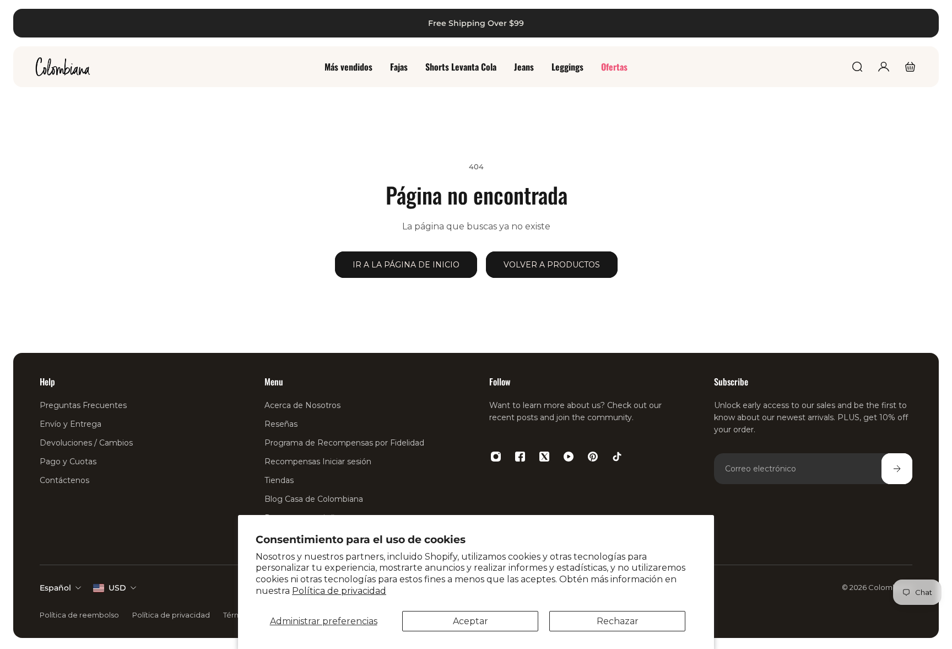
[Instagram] (496, 456)
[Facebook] (520, 456)
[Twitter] (544, 456)
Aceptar (470, 621)
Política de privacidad (339, 591)
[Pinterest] (593, 456)
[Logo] (62, 66)
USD (117, 588)
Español (55, 588)
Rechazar (618, 621)
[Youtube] (568, 456)
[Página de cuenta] (883, 67)
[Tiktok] (617, 456)
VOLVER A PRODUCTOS (552, 265)
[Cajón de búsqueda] (857, 67)
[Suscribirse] (896, 468)
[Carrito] (910, 67)
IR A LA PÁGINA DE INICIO (406, 265)
